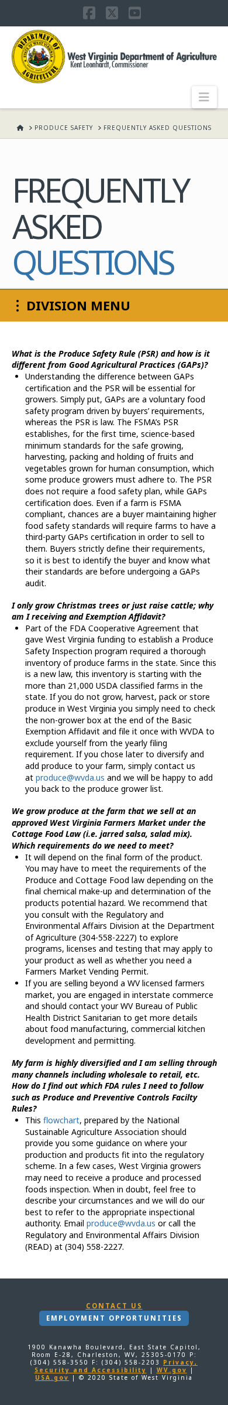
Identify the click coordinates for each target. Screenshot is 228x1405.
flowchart (61, 1120)
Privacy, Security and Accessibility (116, 1366)
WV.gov (172, 1370)
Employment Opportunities (114, 1318)
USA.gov (52, 1377)
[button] (204, 97)
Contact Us (114, 1306)
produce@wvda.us (70, 777)
